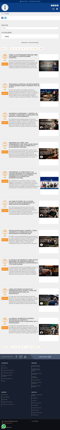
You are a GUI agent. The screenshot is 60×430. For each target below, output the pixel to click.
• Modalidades (5, 399)
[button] (57, 9)
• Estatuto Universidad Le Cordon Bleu (7, 376)
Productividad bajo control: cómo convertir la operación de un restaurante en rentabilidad (23, 232)
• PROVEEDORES (35, 415)
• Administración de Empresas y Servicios (36, 366)
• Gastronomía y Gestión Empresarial (37, 374)
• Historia (4, 365)
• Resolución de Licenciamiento (8, 370)
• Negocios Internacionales (35, 377)
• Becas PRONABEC (5, 397)
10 (35, 48)
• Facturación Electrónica (37, 407)
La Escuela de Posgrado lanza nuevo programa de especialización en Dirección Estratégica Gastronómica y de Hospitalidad (23, 262)
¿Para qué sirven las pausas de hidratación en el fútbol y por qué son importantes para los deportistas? (22, 291)
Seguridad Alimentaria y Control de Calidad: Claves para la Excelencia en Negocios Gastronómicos (23, 115)
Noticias (7, 13)
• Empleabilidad (35, 405)
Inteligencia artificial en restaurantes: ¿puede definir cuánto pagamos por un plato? (24, 85)
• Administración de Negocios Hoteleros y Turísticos (36, 369)
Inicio (2, 13)
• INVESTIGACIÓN (35, 410)
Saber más (4, 64)
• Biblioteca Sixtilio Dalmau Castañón (37, 395)
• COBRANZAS (34, 398)
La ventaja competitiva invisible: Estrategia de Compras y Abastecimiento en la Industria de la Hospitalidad (23, 321)
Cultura (7, 36)
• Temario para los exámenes (7, 404)
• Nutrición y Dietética (36, 380)
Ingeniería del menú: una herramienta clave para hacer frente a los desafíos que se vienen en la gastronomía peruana (23, 145)
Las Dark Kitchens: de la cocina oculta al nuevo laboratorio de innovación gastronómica (22, 202)
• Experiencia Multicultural (7, 378)
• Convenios (34, 400)
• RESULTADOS (5, 394)
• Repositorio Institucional (37, 412)
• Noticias (4, 381)
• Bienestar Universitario (37, 402)
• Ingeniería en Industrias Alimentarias (37, 383)
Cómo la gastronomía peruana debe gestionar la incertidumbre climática (23, 56)
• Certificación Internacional (7, 372)
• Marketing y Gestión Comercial (36, 386)
